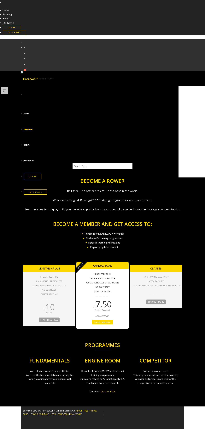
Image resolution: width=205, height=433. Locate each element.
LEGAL (53, 414)
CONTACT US (63, 414)
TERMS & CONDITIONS (40, 414)
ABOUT (79, 411)
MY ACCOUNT (76, 414)
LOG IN (12, 27)
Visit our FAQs (108, 391)
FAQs (86, 411)
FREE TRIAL (14, 33)
